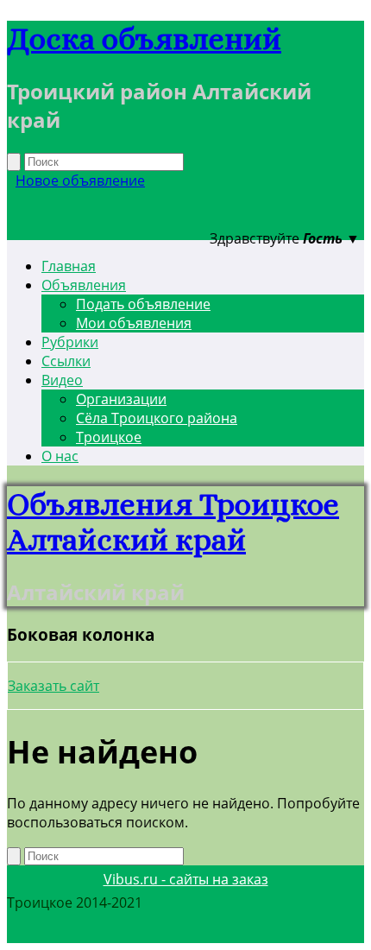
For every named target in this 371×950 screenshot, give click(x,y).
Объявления (83, 285)
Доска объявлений (144, 38)
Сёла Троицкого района (156, 418)
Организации (121, 399)
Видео (62, 380)
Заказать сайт (53, 685)
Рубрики (69, 342)
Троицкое (108, 437)
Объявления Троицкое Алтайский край (173, 521)
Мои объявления (134, 323)
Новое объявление (80, 180)
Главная (68, 266)
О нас (60, 456)
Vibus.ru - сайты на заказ (186, 879)
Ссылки (66, 361)
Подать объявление (143, 304)
